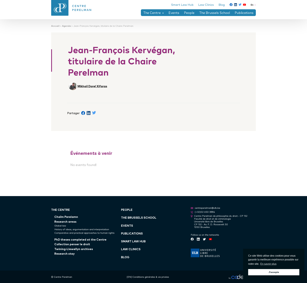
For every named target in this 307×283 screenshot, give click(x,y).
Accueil (55, 25)
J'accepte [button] (274, 272)
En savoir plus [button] (268, 264)
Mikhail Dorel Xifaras (92, 86)
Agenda (66, 25)
